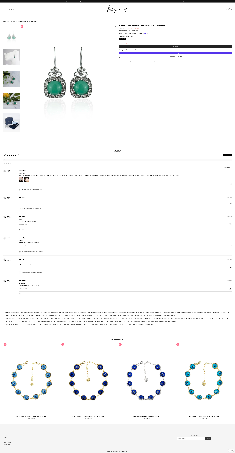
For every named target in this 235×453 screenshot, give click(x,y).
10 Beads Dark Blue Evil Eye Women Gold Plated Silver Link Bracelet (88, 416)
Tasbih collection (114, 18)
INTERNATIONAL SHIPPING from (49, 1)
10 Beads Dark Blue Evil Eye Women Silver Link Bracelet (146, 416)
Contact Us (6, 437)
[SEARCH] (225, 9)
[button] (229, 9)
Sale (22, 26)
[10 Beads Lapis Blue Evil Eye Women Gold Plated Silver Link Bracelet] (204, 379)
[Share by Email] (132, 58)
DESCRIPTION (6, 308)
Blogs (5, 434)
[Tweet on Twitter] (127, 58)
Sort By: (221, 167)
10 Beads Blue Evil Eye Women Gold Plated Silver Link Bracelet (31, 416)
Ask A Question (227, 58)
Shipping (121, 30)
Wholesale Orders (7, 444)
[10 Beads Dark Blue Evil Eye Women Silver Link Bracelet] (146, 379)
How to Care (6, 440)
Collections (101, 18)
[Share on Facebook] (126, 58)
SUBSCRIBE (208, 438)
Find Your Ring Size (7, 439)
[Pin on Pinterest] (129, 58)
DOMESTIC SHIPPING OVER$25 (167, 1)
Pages (125, 18)
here (97, 324)
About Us (5, 435)
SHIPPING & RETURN (24, 308)
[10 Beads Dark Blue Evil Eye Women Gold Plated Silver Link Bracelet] (89, 379)
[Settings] (231, 9)
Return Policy (6, 446)
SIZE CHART (14, 308)
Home (4, 21)
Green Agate (123, 38)
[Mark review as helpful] (230, 184)
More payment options (175, 56)
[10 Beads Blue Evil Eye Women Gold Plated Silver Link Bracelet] (31, 379)
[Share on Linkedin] (130, 58)
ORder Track (133, 18)
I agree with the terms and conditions (131, 50)
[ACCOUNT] (227, 9)
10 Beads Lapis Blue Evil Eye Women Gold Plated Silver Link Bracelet (204, 416)
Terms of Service (7, 442)
